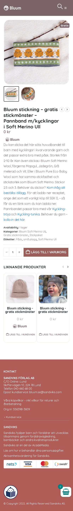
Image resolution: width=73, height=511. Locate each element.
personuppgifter (52, 450)
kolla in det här (14, 220)
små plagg (30, 239)
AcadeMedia (40, 445)
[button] (65, 8)
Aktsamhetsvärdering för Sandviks (26, 456)
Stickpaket (36, 235)
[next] (67, 109)
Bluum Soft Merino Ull (32, 231)
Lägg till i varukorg (48, 252)
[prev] (61, 109)
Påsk (19, 239)
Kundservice (13, 417)
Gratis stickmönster (16, 235)
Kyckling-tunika (28, 214)
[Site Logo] (12, 8)
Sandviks (9, 433)
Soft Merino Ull (47, 239)
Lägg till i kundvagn (22, 334)
